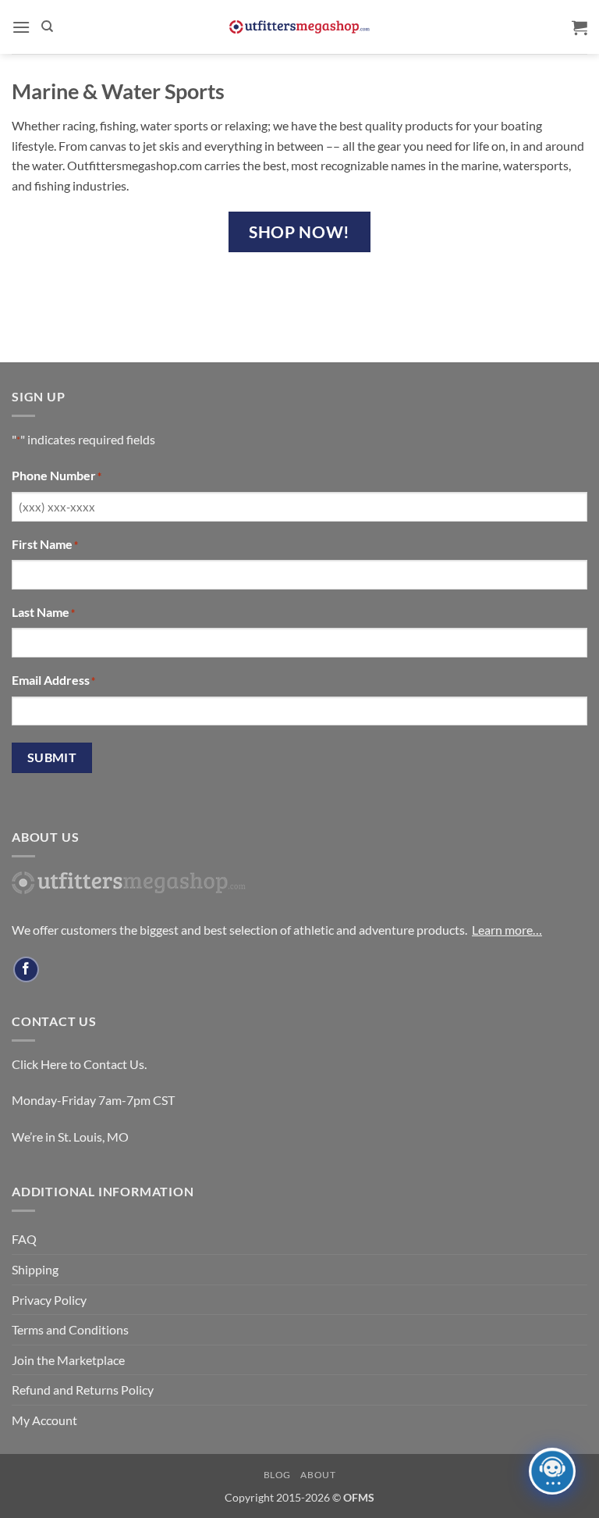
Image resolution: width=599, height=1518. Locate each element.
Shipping (35, 1269)
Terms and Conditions (70, 1329)
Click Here (39, 1064)
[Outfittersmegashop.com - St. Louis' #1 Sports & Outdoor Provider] (299, 27)
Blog (277, 1475)
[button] (21, 27)
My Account (44, 1420)
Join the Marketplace (68, 1359)
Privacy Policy (49, 1299)
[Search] (47, 26)
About (317, 1475)
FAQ (24, 1238)
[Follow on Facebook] (26, 969)
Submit (52, 757)
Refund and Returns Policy (83, 1389)
